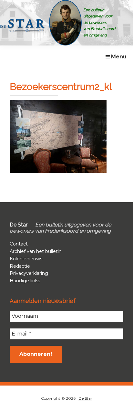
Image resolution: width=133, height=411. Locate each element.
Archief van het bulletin (36, 251)
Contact (19, 244)
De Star (85, 398)
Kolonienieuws (26, 259)
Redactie (20, 266)
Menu (119, 57)
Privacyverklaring (29, 273)
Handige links (25, 281)
